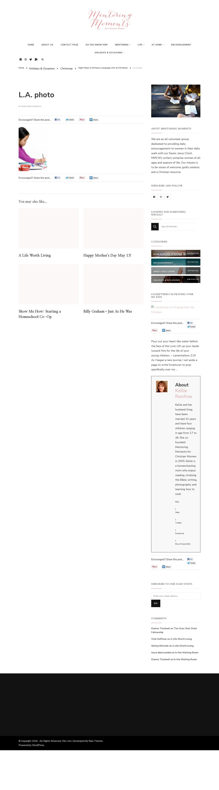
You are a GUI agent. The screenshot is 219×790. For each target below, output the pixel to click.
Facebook (179, 533)
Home (31, 44)
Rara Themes (96, 741)
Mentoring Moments (31, 106)
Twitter (178, 523)
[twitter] (168, 197)
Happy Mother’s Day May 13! (107, 255)
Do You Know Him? (97, 44)
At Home (157, 44)
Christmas (66, 68)
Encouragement (181, 44)
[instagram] (161, 197)
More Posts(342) (182, 544)
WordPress (38, 745)
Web (177, 512)
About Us (47, 44)
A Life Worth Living (35, 255)
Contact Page (69, 44)
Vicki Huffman (159, 639)
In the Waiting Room (186, 652)
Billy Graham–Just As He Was (107, 311)
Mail (177, 502)
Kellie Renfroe (183, 394)
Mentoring (122, 44)
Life (140, 44)
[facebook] (154, 197)
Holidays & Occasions (108, 52)
